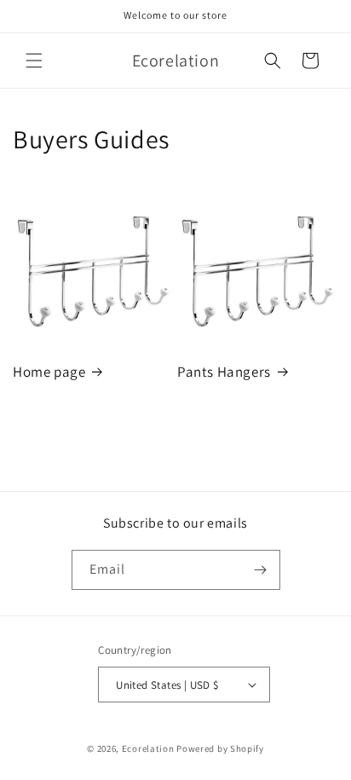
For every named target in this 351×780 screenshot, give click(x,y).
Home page (49, 371)
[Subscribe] (260, 570)
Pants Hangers (224, 371)
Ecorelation (148, 748)
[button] (34, 60)
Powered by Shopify (220, 748)
